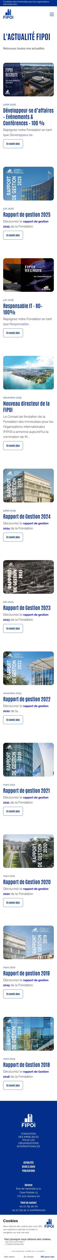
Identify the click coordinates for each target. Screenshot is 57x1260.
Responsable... (20, 324)
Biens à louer (28, 1166)
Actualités (28, 1162)
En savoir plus (13, 143)
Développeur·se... (22, 135)
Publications (28, 1170)
